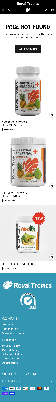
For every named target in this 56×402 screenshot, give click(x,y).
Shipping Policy (12, 354)
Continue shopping (28, 48)
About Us (8, 325)
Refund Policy (10, 350)
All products (10, 363)
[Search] (9, 10)
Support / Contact (14, 333)
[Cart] (52, 10)
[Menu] (3, 9)
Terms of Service (12, 359)
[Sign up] (51, 381)
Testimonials (10, 329)
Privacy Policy (11, 346)
